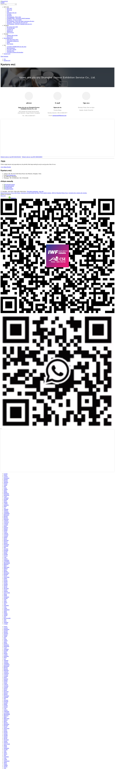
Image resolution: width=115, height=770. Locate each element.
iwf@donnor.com (11, 175)
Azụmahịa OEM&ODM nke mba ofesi (16, 46)
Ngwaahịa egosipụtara (32, 191)
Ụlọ (5, 59)
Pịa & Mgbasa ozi (8, 38)
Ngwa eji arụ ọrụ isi (5, 193)
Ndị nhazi (9, 15)
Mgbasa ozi (10, 31)
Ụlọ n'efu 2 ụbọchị (11, 49)
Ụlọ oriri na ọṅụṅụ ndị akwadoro (15, 52)
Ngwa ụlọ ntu (10, 32)
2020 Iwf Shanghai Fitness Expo (60, 193)
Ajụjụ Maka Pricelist (6, 167)
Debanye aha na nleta (12, 35)
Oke (8, 11)
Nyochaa (9, 14)
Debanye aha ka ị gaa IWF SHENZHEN (32, 157)
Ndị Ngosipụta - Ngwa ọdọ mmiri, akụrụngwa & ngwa (20, 21)
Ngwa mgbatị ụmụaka (45, 193)
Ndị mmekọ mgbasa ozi (13, 41)
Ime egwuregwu (11, 48)
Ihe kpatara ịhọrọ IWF (12, 27)
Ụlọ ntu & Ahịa (11, 28)
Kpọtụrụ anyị (7, 53)
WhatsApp (13, 198)
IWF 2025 (9, 8)
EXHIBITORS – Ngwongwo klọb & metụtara (18, 18)
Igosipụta (6, 56)
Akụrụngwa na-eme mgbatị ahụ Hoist (30, 193)
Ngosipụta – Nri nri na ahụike (14, 19)
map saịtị (41, 191)
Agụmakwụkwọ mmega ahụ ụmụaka (77, 193)
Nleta (2, 56)
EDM (8, 42)
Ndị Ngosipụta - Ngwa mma (14, 17)
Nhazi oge (9, 10)
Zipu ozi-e (3, 195)
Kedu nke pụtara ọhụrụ (12, 39)
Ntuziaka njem (10, 51)
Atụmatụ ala (10, 29)
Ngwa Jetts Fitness (15, 193)
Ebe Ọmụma (10, 43)
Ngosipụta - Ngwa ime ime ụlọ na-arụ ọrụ (17, 22)
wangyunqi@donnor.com (59, 115)
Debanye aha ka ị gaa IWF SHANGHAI (11, 157)
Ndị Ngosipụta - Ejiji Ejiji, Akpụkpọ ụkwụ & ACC (19, 24)
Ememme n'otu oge (11, 12)
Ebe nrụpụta (10, 36)
